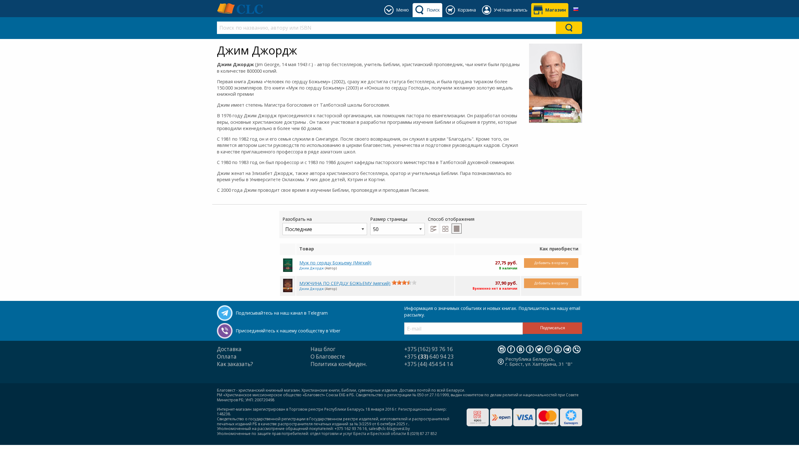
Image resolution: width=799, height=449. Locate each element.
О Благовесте (328, 356)
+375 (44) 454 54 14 (428, 364)
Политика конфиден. (339, 364)
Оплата (227, 356)
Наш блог (323, 349)
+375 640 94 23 (429, 356)
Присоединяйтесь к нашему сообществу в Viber (288, 331)
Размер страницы (388, 219)
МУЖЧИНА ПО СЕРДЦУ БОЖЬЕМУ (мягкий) (344, 283)
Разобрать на (297, 219)
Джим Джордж (311, 268)
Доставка (229, 349)
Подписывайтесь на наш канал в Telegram (282, 313)
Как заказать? (235, 364)
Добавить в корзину (551, 262)
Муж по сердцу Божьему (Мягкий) (335, 263)
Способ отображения (451, 219)
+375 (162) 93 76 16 (428, 349)
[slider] (404, 282)
